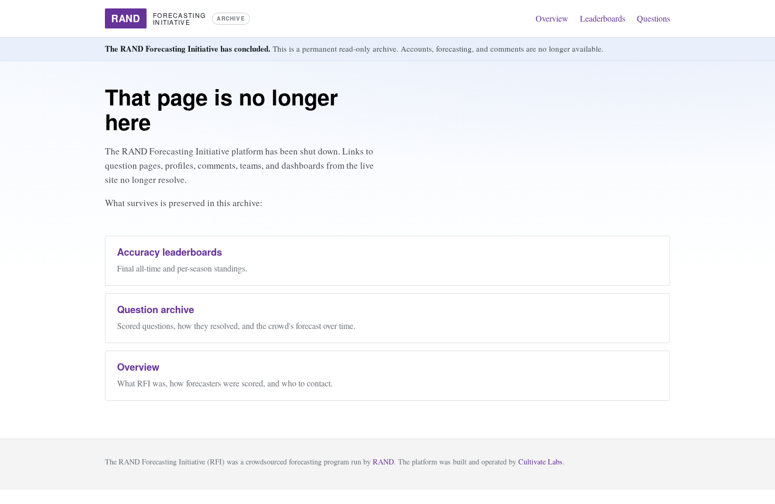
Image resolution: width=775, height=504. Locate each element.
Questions (653, 18)
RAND (383, 462)
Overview (552, 18)
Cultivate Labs (540, 462)
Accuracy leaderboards (169, 252)
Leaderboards (602, 18)
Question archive (155, 309)
